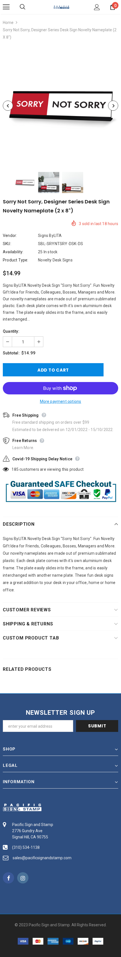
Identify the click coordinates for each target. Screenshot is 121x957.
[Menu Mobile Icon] (6, 7)
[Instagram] (22, 877)
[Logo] (61, 7)
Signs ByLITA (50, 235)
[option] (60, 105)
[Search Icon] (28, 7)
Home (8, 22)
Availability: (13, 252)
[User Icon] (97, 7)
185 (15, 469)
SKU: (7, 243)
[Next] (113, 106)
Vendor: (10, 235)
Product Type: (15, 260)
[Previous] (8, 106)
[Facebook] (8, 877)
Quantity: (11, 331)
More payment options (60, 401)
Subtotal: (11, 353)
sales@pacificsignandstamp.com (42, 858)
